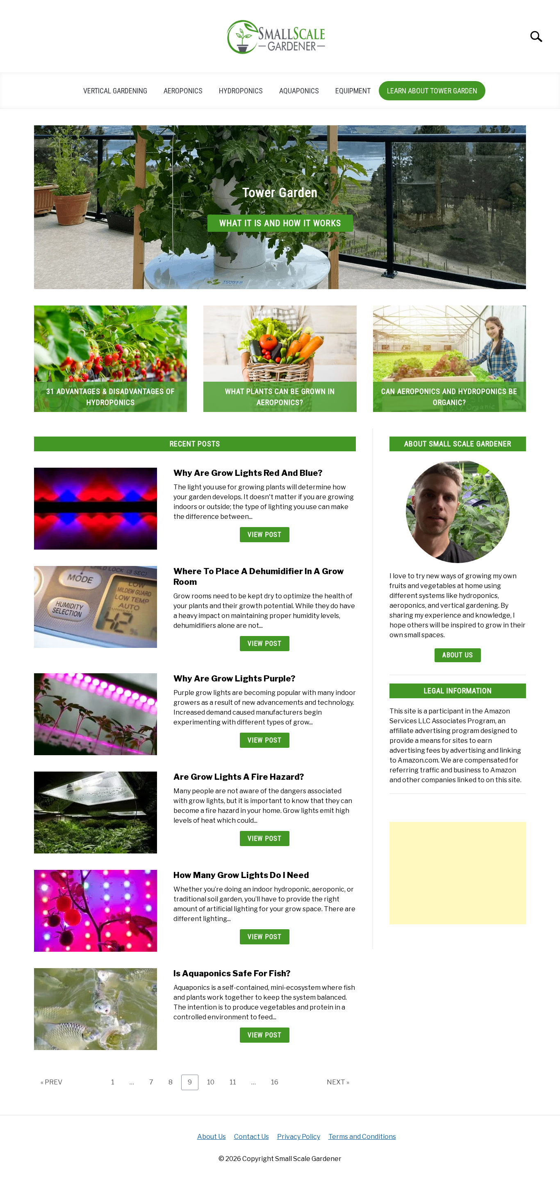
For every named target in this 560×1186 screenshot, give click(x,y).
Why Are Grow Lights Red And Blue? (248, 473)
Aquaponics (299, 90)
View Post (265, 535)
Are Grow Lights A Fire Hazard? (238, 777)
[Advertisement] (457, 873)
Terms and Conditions (362, 1137)
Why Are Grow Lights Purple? (234, 679)
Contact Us (251, 1137)
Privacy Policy (298, 1137)
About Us (457, 655)
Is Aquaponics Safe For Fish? (232, 973)
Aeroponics (183, 90)
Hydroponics (241, 90)
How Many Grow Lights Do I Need (241, 875)
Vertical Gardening (115, 90)
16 (278, 1082)
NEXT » (338, 1082)
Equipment (353, 90)
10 (214, 1082)
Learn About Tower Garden (432, 90)
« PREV (51, 1082)
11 (236, 1082)
